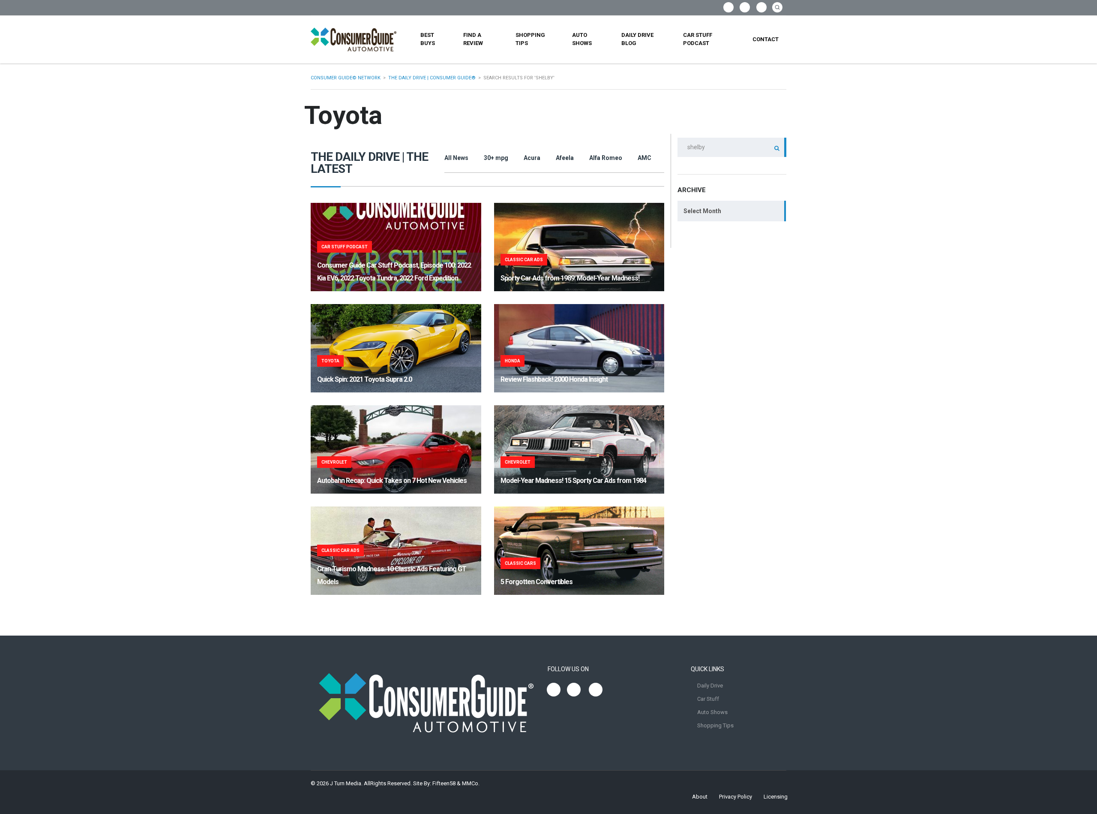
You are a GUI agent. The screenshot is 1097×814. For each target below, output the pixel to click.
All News (456, 157)
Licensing (776, 796)
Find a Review (473, 39)
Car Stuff (708, 699)
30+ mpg (496, 157)
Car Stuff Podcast (697, 39)
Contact (765, 39)
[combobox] (731, 211)
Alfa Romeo (605, 157)
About (699, 796)
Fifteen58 (444, 783)
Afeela (565, 157)
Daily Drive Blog (637, 39)
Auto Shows (582, 39)
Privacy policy (735, 796)
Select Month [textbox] (702, 211)
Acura (532, 157)
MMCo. (471, 783)
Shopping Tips (530, 39)
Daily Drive (710, 685)
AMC (644, 157)
